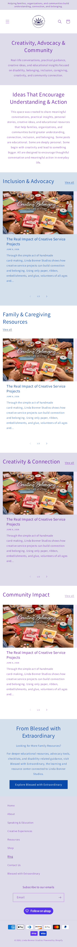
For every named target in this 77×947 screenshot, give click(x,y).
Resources (13, 839)
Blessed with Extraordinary (23, 873)
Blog (10, 856)
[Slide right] (47, 296)
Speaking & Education (20, 822)
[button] (7, 21)
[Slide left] (30, 296)
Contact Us (14, 865)
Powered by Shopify (53, 940)
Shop (10, 848)
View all (69, 182)
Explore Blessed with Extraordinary (38, 784)
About (11, 814)
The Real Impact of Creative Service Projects (36, 241)
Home (11, 805)
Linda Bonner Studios (32, 940)
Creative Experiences (19, 831)
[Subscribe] (60, 897)
